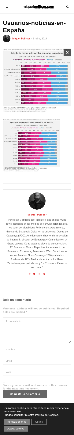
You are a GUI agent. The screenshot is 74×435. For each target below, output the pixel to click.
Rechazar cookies (16, 422)
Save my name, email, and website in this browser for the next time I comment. (35, 387)
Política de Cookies (46, 414)
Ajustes (39, 422)
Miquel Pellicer (21, 38)
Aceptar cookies (15, 428)
